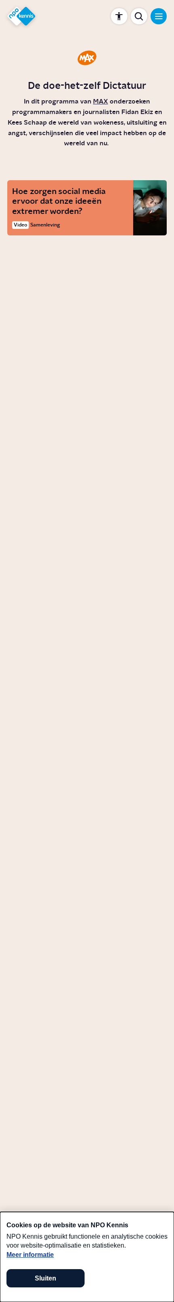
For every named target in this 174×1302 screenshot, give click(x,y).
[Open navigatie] (159, 16)
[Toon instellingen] (119, 16)
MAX (100, 101)
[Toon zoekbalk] (139, 16)
